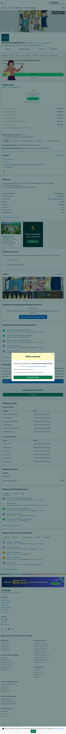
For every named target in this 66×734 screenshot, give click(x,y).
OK (33, 731)
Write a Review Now (33, 377)
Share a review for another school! (37, 366)
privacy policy (60, 728)
